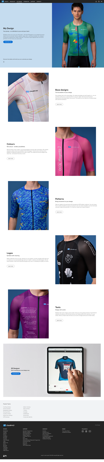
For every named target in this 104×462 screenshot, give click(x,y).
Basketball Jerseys (7, 410)
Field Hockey (6, 440)
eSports (5, 433)
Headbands (26, 413)
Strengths (26, 1)
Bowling (5, 445)
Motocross (5, 442)
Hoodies (25, 412)
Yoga (4, 441)
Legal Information (46, 437)
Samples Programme (27, 431)
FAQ (24, 437)
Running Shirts (6, 412)
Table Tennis (6, 450)
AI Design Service (27, 436)
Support (33, 1)
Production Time (26, 441)
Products (12, 1)
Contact (39, 1)
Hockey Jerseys (7, 413)
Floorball (5, 449)
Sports (6, 1)
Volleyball (5, 447)
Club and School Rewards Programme (31, 440)
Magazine (25, 443)
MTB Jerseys (6, 417)
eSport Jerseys (26, 407)
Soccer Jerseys (7, 408)
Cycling (5, 438)
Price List (25, 442)
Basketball (5, 431)
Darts (4, 443)
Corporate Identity (27, 417)
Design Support (26, 434)
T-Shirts (25, 410)
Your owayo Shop (27, 445)
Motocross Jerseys (7, 415)
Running (5, 437)
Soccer (4, 434)
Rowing (5, 446)
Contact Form (46, 432)
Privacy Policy (46, 434)
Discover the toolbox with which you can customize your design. (17, 59)
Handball (5, 436)
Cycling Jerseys (7, 407)
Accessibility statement (48, 436)
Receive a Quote (26, 432)
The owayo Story (66, 431)
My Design (19, 1)
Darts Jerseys (26, 408)
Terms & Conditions (47, 433)
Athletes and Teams (66, 432)
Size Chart (25, 438)
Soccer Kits (26, 415)
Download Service (27, 433)
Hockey (5, 432)
